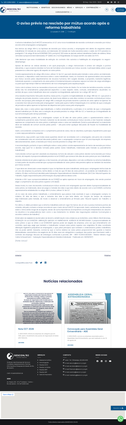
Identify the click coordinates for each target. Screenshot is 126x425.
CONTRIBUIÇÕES (92, 7)
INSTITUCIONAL (32, 7)
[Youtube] (108, 2)
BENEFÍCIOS (45, 7)
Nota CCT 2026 (26, 329)
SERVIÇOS (79, 7)
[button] (107, 9)
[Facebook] (111, 2)
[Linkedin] (114, 2)
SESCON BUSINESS (58, 7)
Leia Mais (21, 342)
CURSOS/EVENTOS (62, 12)
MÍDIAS (69, 7)
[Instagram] (118, 2)
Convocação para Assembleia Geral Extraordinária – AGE (85, 330)
